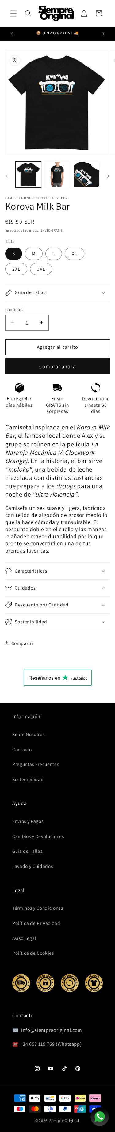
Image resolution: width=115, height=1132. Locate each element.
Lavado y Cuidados (32, 866)
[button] (13, 13)
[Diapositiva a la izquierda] (6, 176)
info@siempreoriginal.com (51, 1030)
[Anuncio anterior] (12, 34)
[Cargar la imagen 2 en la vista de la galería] (57, 174)
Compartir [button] (22, 643)
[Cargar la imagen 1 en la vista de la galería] (28, 174)
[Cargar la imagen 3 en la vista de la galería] (86, 174)
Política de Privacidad (36, 923)
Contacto (22, 749)
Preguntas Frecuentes (35, 764)
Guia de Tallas (27, 851)
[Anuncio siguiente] (103, 34)
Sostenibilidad (28, 779)
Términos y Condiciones (37, 908)
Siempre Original (64, 1120)
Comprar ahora (57, 366)
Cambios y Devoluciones (38, 836)
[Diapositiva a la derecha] (108, 176)
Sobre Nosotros (28, 734)
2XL (16, 269)
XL (74, 253)
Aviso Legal (24, 938)
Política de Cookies (33, 953)
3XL (41, 269)
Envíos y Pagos (27, 821)
